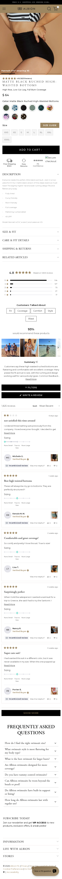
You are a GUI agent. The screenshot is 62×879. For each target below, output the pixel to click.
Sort (35, 406)
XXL (49, 132)
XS (14, 132)
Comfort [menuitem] (37, 311)
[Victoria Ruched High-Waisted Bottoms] (15, 116)
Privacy (24, 866)
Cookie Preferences (13, 869)
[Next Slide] (58, 348)
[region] (31, 348)
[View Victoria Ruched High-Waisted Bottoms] (54, 568)
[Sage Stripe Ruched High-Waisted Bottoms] (32, 108)
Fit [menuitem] (10, 311)
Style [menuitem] (50, 311)
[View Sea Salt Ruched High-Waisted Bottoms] (54, 515)
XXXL (7, 139)
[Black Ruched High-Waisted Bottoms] (23, 108)
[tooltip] (37, 362)
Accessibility (13, 872)
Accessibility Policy (46, 866)
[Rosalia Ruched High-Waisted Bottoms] (50, 108)
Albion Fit (14, 866)
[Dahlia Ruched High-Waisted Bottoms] (6, 116)
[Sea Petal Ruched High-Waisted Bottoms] (41, 108)
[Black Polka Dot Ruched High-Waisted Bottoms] (23, 116)
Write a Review (38, 396)
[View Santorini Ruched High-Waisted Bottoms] (54, 629)
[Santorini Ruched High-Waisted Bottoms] (15, 108)
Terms (32, 866)
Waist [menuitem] (31, 318)
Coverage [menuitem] (22, 311)
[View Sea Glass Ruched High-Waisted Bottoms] (54, 691)
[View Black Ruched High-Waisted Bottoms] (54, 457)
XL (41, 132)
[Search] (49, 8)
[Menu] (4, 9)
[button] (8, 73)
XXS (6, 132)
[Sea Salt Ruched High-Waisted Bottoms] (6, 108)
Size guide (50, 125)
